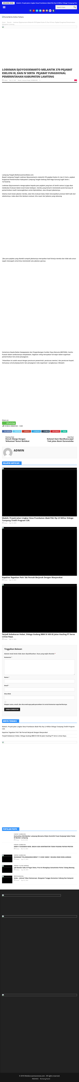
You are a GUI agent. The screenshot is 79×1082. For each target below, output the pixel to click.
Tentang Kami (45, 1079)
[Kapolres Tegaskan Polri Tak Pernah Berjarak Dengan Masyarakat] (39, 551)
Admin (6, 80)
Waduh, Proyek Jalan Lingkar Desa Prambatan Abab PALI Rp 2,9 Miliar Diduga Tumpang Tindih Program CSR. (37, 519)
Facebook (7, 431)
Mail (64, 431)
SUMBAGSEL (34, 80)
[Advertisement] (39, 100)
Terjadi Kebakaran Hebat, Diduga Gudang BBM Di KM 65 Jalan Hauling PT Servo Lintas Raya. (38, 635)
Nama (6, 677)
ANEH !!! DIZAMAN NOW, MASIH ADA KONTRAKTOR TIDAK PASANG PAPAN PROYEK (43, 847)
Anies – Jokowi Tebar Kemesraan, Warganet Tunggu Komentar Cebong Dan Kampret (43, 878)
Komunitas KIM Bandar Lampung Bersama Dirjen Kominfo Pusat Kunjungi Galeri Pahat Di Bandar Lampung (44, 837)
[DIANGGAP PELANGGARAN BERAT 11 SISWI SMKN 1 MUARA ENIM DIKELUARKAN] (7, 858)
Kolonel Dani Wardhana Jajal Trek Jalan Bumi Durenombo (60, 439)
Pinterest (56, 431)
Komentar (8, 657)
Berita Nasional (19, 876)
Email (6, 685)
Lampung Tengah (26, 80)
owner (5, 523)
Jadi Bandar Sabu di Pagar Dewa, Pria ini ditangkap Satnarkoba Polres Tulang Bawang (44, 868)
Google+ (27, 431)
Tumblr (46, 431)
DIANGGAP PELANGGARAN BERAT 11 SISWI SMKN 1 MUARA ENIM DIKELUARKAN (42, 857)
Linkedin (37, 431)
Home (4, 22)
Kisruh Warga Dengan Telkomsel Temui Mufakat (17, 439)
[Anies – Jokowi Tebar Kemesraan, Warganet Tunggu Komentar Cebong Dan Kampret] (7, 879)
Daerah (9, 22)
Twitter (18, 431)
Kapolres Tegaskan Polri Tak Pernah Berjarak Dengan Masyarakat (32, 577)
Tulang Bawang (24, 865)
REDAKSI (35, 1079)
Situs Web (7, 694)
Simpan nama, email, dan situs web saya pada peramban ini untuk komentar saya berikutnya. (35, 704)
